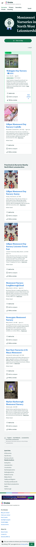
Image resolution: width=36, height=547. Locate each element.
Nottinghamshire (9, 472)
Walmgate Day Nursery (18, 77)
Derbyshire (7, 463)
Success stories (5, 524)
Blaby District (8, 477)
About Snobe (4, 532)
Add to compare (13, 97)
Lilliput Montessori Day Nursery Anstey (18, 195)
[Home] (5, 438)
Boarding (10, 9)
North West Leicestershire (11, 484)
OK (32, 544)
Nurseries (4, 7)
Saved (29, 8)
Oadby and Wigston (9, 479)
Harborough (7, 489)
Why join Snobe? (5, 513)
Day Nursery (7, 456)
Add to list (12, 93)
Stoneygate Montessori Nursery (18, 329)
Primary (11, 7)
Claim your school (5, 515)
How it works (4, 517)
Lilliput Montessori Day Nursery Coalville (18, 129)
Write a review (13, 100)
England (9, 438)
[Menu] (3, 3)
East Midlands (16, 438)
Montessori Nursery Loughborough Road (18, 296)
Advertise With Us (5, 537)
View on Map (19, 41)
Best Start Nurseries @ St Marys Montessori (18, 363)
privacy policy (24, 544)
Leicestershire (25, 438)
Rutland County (8, 475)
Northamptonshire (9, 470)
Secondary (18, 7)
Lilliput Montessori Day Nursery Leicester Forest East (18, 250)
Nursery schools (8, 458)
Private (3, 9)
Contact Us (3, 534)
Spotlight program (5, 520)
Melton (6, 486)
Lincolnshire (7, 467)
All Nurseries (7, 453)
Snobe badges (4, 522)
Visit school (28, 96)
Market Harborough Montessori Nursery (18, 406)
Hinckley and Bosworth (10, 482)
